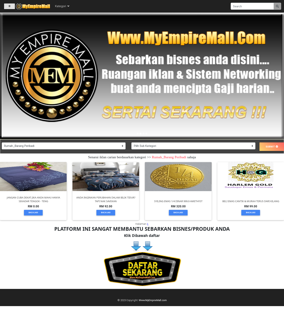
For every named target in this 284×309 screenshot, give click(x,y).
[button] (21, 76)
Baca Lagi (33, 212)
